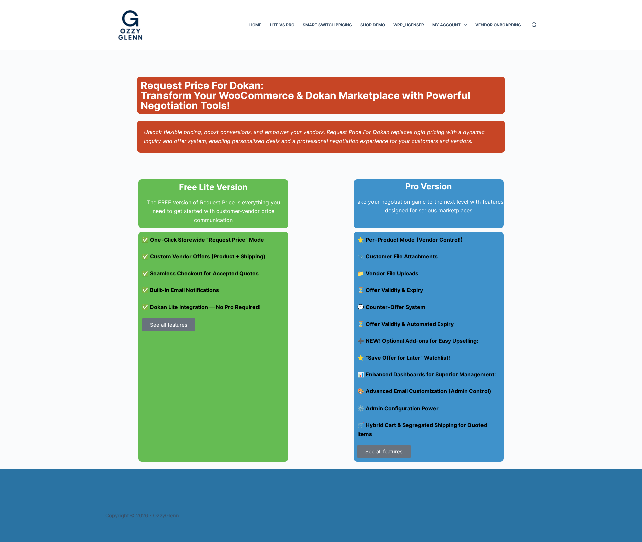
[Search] (534, 24)
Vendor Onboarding (498, 24)
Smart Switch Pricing (327, 24)
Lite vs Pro (282, 24)
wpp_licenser (408, 24)
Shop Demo (372, 24)
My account (446, 24)
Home (255, 24)
